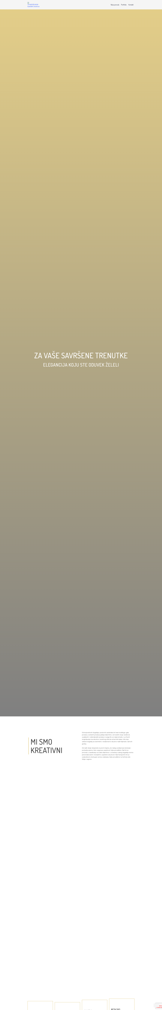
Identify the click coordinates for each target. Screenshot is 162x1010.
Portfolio (124, 5)
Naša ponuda (115, 5)
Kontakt (131, 5)
